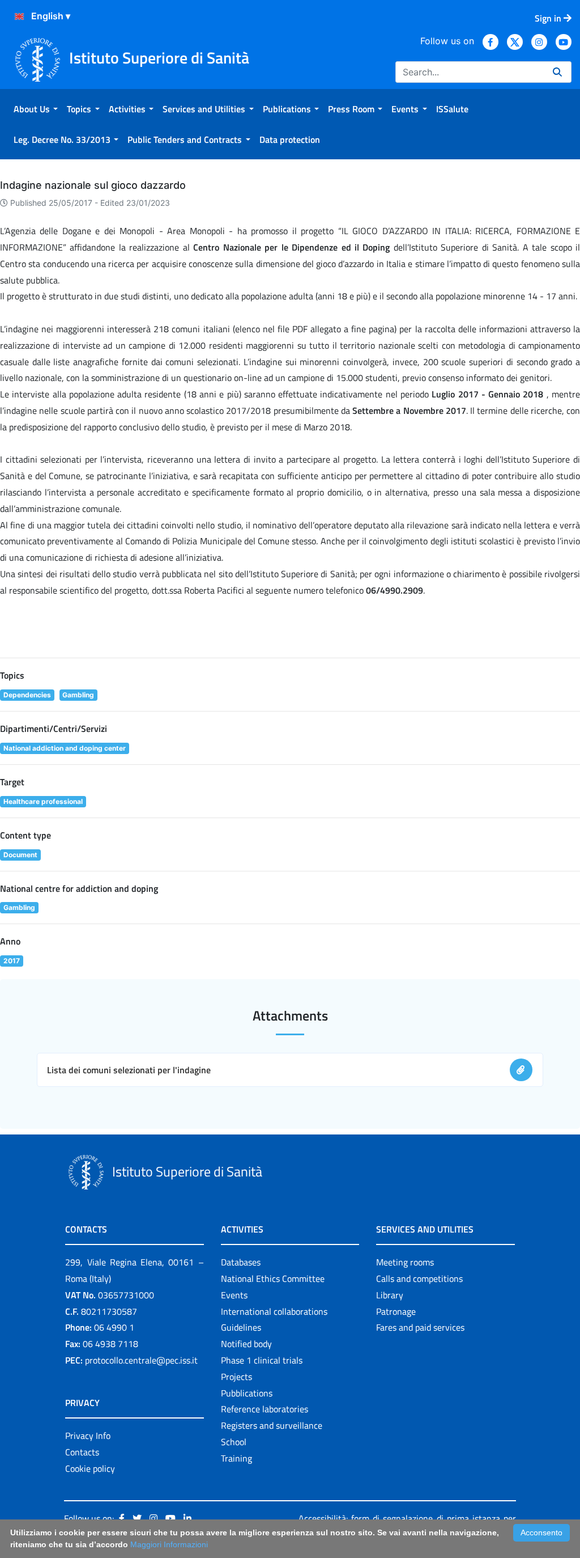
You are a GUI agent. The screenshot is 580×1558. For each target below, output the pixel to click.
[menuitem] (35, 109)
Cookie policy (90, 1468)
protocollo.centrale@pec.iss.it (141, 1360)
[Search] (557, 72)
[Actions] (19, 16)
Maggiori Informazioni (169, 1544)
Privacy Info (87, 1435)
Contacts (82, 1452)
